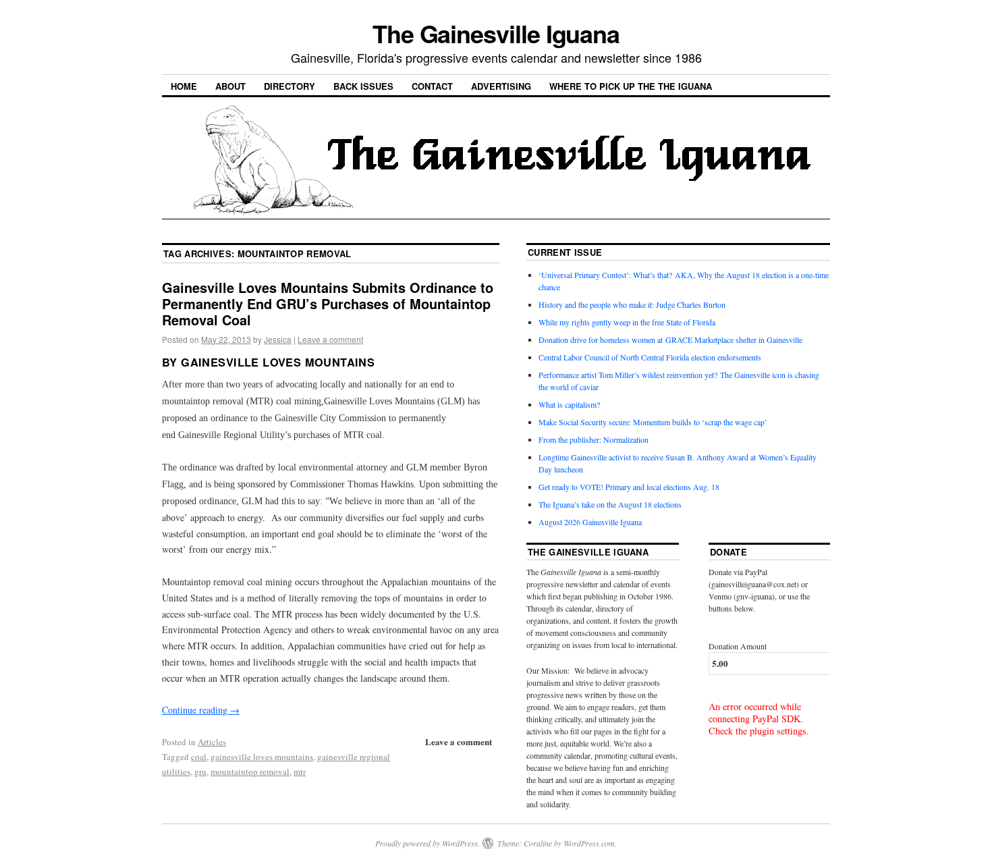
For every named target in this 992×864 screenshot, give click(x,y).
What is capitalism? (569, 404)
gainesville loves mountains (262, 757)
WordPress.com (589, 843)
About (230, 86)
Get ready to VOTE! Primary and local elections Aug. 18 (629, 486)
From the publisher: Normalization (594, 439)
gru (200, 771)
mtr (300, 771)
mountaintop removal (250, 771)
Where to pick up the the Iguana (630, 86)
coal (198, 757)
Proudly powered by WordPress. (427, 843)
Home (184, 86)
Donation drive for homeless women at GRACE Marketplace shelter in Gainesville (670, 339)
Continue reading (201, 709)
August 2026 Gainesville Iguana (590, 521)
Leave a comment (330, 339)
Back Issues (363, 86)
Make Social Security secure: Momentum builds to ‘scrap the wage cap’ (653, 421)
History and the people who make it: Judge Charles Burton (632, 304)
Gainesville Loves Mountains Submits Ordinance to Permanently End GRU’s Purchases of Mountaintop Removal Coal (327, 303)
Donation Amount (738, 646)
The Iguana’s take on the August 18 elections (610, 504)
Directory (289, 86)
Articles (212, 742)
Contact (432, 86)
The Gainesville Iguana (496, 33)
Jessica (278, 339)
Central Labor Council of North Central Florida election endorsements (650, 357)
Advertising (501, 86)
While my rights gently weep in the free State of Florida (629, 322)
